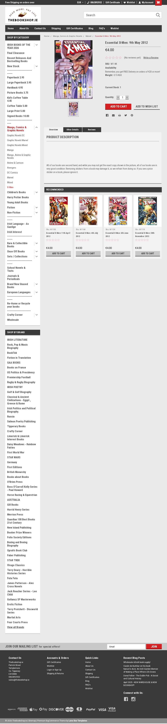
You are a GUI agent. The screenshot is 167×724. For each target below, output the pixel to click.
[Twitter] (125, 115)
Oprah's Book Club (17, 550)
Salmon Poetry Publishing (21, 421)
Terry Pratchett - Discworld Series (22, 611)
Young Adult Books (17, 202)
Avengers (11, 167)
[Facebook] (107, 115)
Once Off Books (16, 251)
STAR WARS (13, 457)
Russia (11, 416)
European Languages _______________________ (19, 295)
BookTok (12, 352)
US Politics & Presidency (21, 372)
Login (49, 670)
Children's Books (16, 192)
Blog (91, 28)
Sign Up (58, 670)
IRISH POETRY (15, 387)
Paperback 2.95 (15, 77)
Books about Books (18, 477)
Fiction (11, 207)
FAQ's (102, 28)
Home (11, 28)
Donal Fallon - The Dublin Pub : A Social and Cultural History (140, 677)
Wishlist (131, 2)
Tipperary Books (16, 426)
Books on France (16, 367)
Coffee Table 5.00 (17, 105)
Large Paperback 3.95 (19, 82)
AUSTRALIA (13, 499)
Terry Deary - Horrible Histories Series (19, 572)
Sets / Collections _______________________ (19, 259)
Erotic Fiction (14, 604)
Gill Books (12, 504)
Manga (10, 150)
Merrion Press (15, 514)
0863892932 (96, 2)
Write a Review (151, 57)
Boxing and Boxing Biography (17, 544)
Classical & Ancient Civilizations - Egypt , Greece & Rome (19, 400)
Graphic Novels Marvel (17, 140)
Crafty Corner (15, 314)
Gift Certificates (74, 28)
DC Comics (12, 172)
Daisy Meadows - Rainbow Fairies (21, 446)
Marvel (10, 177)
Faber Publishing (16, 555)
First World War (15, 452)
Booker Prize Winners (19, 532)
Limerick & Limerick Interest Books (18, 438)
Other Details (73, 129)
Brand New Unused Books (17, 286)
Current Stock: (113, 87)
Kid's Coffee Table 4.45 (17, 99)
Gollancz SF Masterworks (21, 599)
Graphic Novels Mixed (17, 145)
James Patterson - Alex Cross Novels (20, 585)
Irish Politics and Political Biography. (21, 410)
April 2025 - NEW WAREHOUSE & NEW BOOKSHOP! (140, 683)
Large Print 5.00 (16, 111)
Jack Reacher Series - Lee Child (22, 593)
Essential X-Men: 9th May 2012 (108, 36)
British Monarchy (16, 472)
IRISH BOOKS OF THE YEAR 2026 (18, 46)
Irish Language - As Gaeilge (18, 225)
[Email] (113, 115)
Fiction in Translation (19, 357)
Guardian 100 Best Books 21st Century (21, 521)
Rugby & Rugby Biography (21, 382)
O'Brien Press (15, 481)
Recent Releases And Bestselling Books (19, 60)
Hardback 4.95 (15, 87)
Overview (53, 129)
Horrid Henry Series (18, 509)
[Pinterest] (132, 115)
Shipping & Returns (55, 673)
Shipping (56, 28)
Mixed (10, 182)
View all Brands (15, 627)
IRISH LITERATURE (17, 339)
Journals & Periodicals (13, 277)
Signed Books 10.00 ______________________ (19, 119)
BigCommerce (52, 721)
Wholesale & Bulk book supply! (137, 662)
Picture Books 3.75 (17, 92)
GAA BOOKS (13, 362)
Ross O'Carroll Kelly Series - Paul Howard (22, 488)
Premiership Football (18, 377)
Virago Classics (16, 565)
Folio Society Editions (19, 537)
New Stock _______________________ (19, 69)
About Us (24, 28)
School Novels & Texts (16, 269)
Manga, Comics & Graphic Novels (16, 129)
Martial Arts (14, 617)
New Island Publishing (19, 527)
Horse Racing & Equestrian (22, 494)
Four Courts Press (17, 622)
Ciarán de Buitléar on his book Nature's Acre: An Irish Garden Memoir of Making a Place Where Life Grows (140, 669)
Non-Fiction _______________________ (19, 215)
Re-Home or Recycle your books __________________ (19, 306)
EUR (79, 2)
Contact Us (40, 28)
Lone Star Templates (78, 721)
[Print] (119, 115)
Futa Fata (12, 578)
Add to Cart (58, 253)
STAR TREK (13, 560)
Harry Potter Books (18, 197)
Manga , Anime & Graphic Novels (19, 156)
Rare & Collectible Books (17, 245)
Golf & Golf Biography (19, 392)
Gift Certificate (113, 2)
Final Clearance (15, 53)
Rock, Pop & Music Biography (17, 346)
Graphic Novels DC (16, 135)
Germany (12, 462)
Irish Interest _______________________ (19, 235)
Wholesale (13, 319)
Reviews (92, 129)
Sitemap (32, 721)
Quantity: (109, 97)
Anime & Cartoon (15, 162)
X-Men (10, 187)
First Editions (14, 467)
